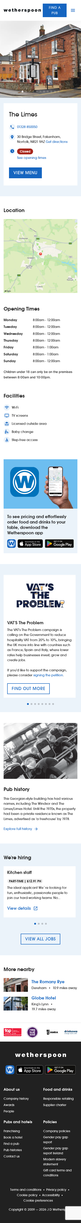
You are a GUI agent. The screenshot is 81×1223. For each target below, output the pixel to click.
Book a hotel (13, 1137)
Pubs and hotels (18, 1121)
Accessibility (51, 1195)
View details (23, 908)
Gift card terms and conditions (57, 1172)
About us (12, 1089)
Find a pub (55, 10)
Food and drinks (57, 1089)
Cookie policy (27, 1195)
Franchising (12, 1131)
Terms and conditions (25, 1190)
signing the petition (48, 675)
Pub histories (13, 1150)
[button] (22, 91)
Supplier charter (54, 1105)
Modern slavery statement (54, 1161)
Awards (9, 1105)
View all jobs (40, 939)
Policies (50, 1121)
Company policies (56, 1131)
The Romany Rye (48, 981)
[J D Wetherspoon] (22, 10)
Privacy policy (56, 1190)
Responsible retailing (58, 1099)
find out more (31, 690)
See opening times (31, 157)
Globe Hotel (44, 998)
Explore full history (18, 829)
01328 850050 (27, 127)
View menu (25, 172)
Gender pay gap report (55, 1139)
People (9, 1111)
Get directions (57, 141)
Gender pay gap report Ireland (55, 1150)
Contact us (12, 1156)
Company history (16, 1099)
